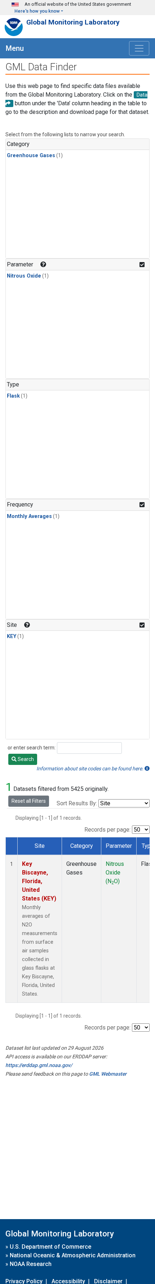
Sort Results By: (77, 803)
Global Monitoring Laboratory (73, 22)
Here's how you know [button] (37, 11)
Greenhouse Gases (31, 155)
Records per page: (107, 829)
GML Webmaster (108, 1074)
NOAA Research (31, 1264)
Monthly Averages (29, 516)
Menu (15, 48)
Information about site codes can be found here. (90, 768)
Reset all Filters (29, 801)
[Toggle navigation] (139, 48)
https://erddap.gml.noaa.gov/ (38, 1065)
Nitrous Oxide (24, 276)
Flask (13, 396)
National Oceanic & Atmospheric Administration (73, 1255)
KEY (11, 636)
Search (25, 759)
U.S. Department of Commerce (50, 1246)
